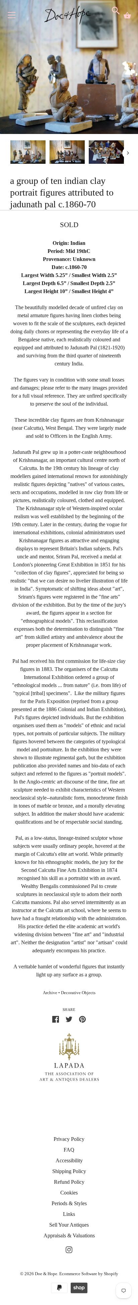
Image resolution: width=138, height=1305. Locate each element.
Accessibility (69, 1160)
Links (69, 1214)
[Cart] (127, 15)
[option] (28, 153)
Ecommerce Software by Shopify (88, 1273)
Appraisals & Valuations (69, 1235)
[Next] (128, 153)
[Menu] (12, 16)
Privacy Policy (69, 1139)
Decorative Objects (78, 992)
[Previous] (10, 153)
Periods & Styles (69, 1203)
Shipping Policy (69, 1171)
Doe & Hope (46, 1273)
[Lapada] (69, 1057)
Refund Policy (69, 1182)
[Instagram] (69, 1249)
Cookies (69, 1192)
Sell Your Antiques (69, 1225)
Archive (50, 992)
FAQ (69, 1150)
